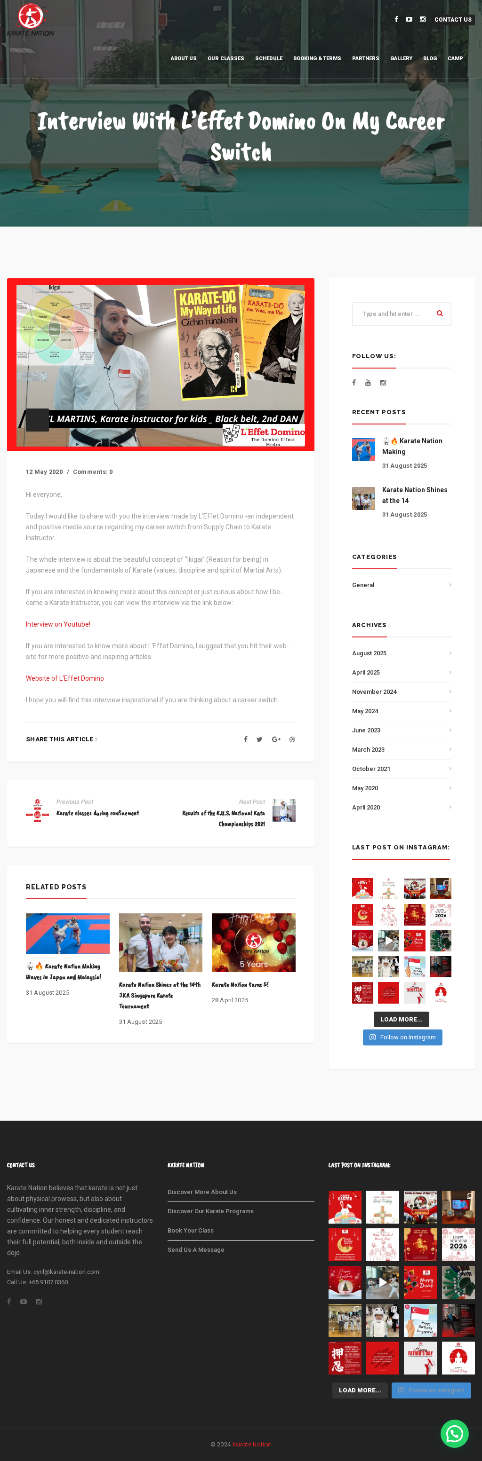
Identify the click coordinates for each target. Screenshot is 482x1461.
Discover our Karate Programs (211, 1211)
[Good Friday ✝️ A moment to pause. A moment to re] (388, 888)
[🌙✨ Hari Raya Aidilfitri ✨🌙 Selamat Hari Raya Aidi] (362, 914)
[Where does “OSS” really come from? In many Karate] (362, 992)
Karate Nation (252, 1444)
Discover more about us (202, 1191)
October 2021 (371, 768)
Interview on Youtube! (58, 624)
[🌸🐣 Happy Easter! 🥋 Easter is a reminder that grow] (362, 888)
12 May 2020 (44, 471)
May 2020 (365, 788)
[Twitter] (260, 739)
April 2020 (366, 807)
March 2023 (368, 749)
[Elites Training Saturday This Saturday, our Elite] (388, 940)
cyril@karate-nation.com (66, 1271)
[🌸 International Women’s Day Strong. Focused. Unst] (388, 914)
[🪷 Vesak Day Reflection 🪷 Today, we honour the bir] (440, 992)
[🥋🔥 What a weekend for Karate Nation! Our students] (388, 966)
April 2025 (366, 672)
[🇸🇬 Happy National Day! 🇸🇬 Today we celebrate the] (414, 966)
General (363, 585)
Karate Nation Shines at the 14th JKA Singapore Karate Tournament (160, 995)
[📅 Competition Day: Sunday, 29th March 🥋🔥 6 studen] (414, 888)
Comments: (93, 471)
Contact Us (453, 19)
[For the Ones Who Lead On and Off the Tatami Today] (414, 992)
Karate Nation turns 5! (240, 984)
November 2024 (374, 691)
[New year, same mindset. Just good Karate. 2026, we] (440, 914)
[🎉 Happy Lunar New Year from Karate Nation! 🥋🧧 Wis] (414, 914)
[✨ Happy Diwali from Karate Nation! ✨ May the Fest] (414, 940)
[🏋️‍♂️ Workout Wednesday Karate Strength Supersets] (440, 966)
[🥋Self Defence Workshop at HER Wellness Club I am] (440, 888)
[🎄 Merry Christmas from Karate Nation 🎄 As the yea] (362, 940)
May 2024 (365, 711)
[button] (455, 1434)
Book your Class (191, 1230)
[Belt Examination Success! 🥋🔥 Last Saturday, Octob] (440, 940)
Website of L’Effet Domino (65, 678)
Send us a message (196, 1249)
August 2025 (369, 653)
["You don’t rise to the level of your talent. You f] (388, 992)
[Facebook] (246, 739)
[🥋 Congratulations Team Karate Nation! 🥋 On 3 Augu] (362, 966)
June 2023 (366, 730)
